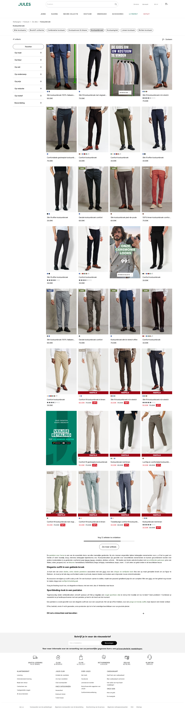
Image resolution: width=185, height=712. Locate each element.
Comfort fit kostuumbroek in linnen (92, 399)
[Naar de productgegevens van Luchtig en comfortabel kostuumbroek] (157, 434)
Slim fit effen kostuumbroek (153, 157)
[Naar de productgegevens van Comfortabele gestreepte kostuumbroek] (61, 129)
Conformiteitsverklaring (88, 692)
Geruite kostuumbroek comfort (90, 217)
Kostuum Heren (61, 694)
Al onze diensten (22, 694)
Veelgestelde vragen (23, 690)
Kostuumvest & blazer (78, 30)
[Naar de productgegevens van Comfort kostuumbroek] (93, 129)
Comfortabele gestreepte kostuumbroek (62, 157)
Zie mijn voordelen (62, 679)
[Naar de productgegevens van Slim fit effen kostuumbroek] (157, 129)
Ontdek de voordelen (62, 675)
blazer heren (90, 560)
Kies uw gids (111, 692)
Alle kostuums (20, 30)
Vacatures (84, 679)
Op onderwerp (20, 74)
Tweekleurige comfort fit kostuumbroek (126, 522)
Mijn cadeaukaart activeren (116, 679)
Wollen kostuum (145, 30)
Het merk (84, 675)
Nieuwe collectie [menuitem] (70, 14)
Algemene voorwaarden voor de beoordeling (69, 707)
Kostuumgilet (112, 30)
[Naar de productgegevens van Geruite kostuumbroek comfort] (93, 189)
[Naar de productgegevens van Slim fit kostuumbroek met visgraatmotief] (93, 67)
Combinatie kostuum (56, 30)
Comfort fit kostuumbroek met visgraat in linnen (65, 522)
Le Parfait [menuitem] (133, 14)
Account (145, 4)
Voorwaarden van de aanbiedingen (41, 707)
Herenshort (59, 690)
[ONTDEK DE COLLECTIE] (125, 252)
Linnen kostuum (128, 30)
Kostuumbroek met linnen (120, 462)
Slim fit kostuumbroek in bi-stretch (155, 95)
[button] (74, 46)
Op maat (18, 53)
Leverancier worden (87, 682)
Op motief (19, 96)
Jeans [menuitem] (43, 14)
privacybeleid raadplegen (129, 649)
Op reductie (19, 88)
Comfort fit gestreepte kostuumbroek (93, 462)
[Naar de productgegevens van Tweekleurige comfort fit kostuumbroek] (125, 494)
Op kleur (18, 60)
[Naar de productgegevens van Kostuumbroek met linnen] (125, 434)
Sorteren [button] (168, 39)
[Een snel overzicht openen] (74, 46)
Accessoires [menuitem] (117, 14)
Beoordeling (20, 103)
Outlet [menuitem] (146, 14)
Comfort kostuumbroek (88, 157)
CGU (132, 707)
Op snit (17, 67)
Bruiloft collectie (37, 30)
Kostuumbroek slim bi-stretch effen (124, 340)
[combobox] (82, 4)
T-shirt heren (60, 698)
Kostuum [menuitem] (88, 14)
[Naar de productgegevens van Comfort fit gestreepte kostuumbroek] (93, 434)
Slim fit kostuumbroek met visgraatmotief (94, 95)
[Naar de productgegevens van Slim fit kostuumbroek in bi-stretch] (157, 67)
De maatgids (111, 696)
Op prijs (18, 81)
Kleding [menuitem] (54, 14)
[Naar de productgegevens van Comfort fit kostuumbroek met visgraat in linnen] (61, 494)
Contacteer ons (22, 686)
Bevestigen (109, 643)
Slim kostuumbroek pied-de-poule (124, 217)
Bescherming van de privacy (95, 707)
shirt (104, 572)
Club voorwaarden (61, 682)
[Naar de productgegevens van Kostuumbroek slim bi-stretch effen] (125, 311)
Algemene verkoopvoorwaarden (117, 707)
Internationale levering (24, 679)
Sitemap (139, 707)
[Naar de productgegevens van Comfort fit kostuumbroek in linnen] (93, 371)
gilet (150, 579)
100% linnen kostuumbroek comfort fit (157, 217)
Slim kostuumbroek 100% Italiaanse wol (62, 95)
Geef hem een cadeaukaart (115, 675)
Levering (19, 675)
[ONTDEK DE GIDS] (125, 70)
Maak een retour (22, 682)
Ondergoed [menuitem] (102, 14)
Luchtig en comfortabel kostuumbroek (157, 462)
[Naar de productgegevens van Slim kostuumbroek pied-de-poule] (125, 189)
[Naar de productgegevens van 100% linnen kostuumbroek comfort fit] (157, 189)
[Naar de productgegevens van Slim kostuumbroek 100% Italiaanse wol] (61, 67)
